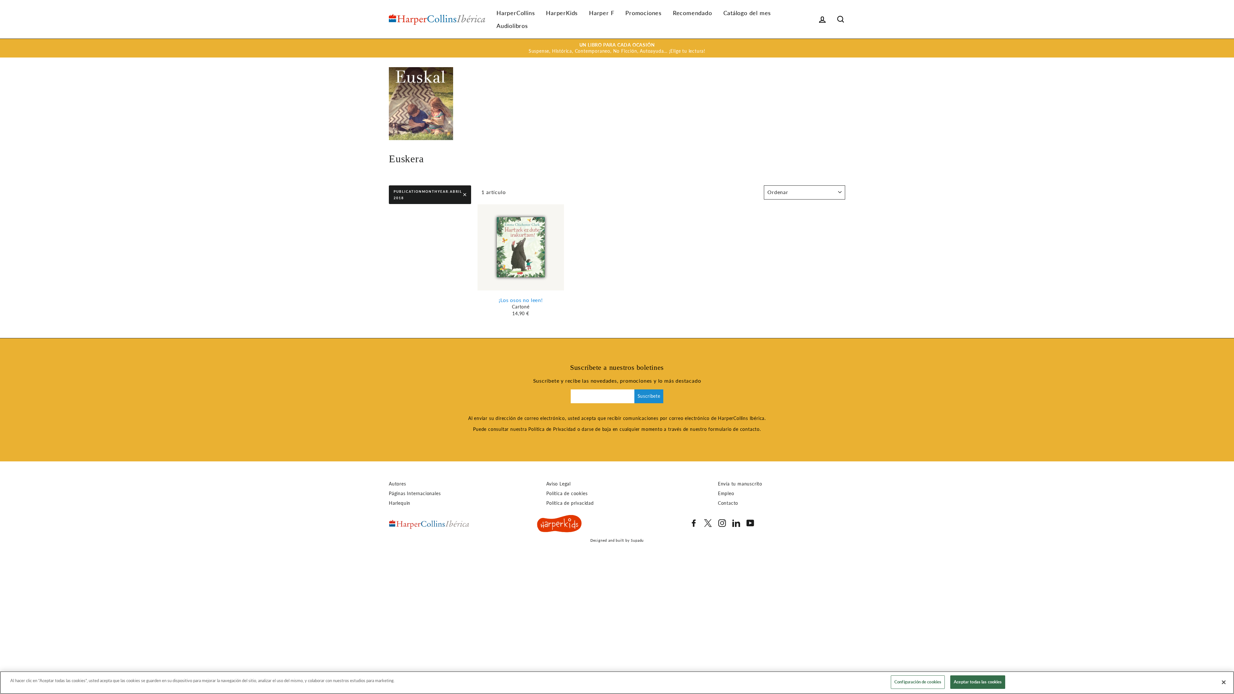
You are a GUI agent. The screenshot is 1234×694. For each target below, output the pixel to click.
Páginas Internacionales (415, 493)
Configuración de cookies (917, 681)
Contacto (728, 503)
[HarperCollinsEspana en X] (708, 523)
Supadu (637, 540)
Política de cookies (566, 493)
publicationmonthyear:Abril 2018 (428, 195)
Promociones (643, 12)
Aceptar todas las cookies (978, 681)
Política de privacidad (570, 503)
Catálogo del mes (747, 12)
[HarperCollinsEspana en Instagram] (722, 523)
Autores (397, 483)
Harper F (601, 12)
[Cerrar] (1224, 682)
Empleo (726, 493)
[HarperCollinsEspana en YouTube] (750, 523)
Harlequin (399, 503)
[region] (617, 682)
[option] (617, 48)
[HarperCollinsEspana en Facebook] (694, 523)
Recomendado (692, 12)
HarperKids (562, 12)
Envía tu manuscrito (740, 483)
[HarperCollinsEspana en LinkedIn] (736, 523)
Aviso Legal (558, 483)
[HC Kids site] (559, 524)
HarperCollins (515, 12)
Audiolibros (512, 25)
